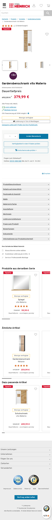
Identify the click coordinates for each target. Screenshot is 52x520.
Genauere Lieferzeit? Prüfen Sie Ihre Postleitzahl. (20, 125)
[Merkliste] (41, 5)
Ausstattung (8, 209)
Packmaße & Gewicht (11, 194)
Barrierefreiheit (43, 489)
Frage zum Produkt (11, 224)
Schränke (22, 19)
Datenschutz (18, 489)
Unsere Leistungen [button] (8, 450)
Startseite (5, 19)
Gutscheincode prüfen (26, 150)
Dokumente (8, 234)
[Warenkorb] (48, 5)
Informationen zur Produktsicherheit (18, 239)
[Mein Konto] (34, 5)
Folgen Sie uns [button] (7, 459)
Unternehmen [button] (6, 454)
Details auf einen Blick (12, 189)
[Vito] (9, 76)
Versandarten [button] (6, 468)
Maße (5, 199)
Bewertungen (8, 229)
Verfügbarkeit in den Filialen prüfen (26, 144)
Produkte (13, 19)
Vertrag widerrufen (26, 497)
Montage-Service (10, 110)
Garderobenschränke (34, 19)
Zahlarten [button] (5, 464)
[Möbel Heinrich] (19, 5)
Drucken (47, 173)
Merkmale (7, 214)
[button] (48, 13)
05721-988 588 (15, 161)
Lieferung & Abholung (12, 219)
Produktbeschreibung (12, 184)
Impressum (7, 489)
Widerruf (27, 489)
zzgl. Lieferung (11, 107)
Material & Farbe (10, 204)
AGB (34, 489)
